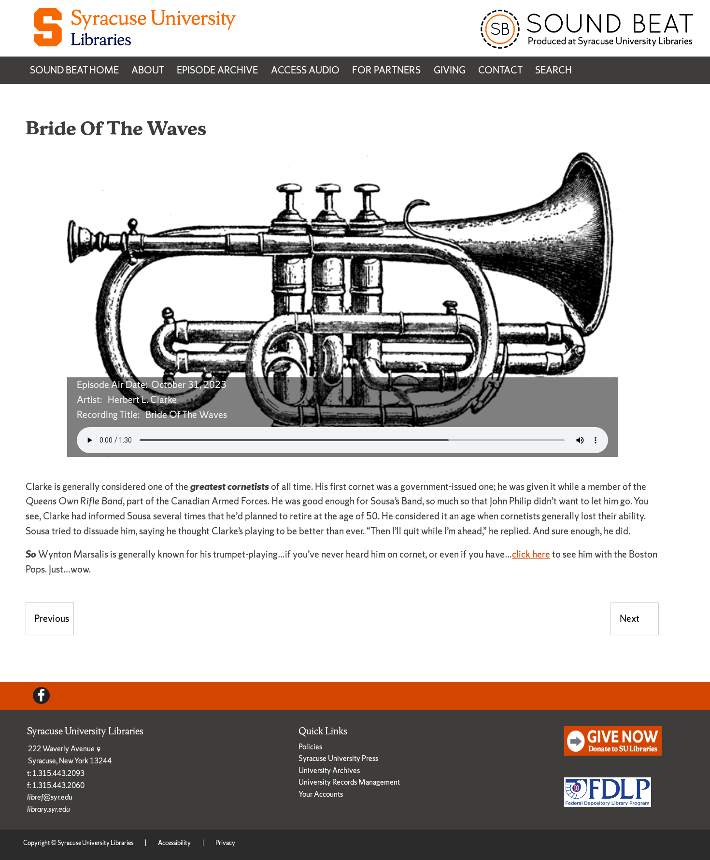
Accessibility (174, 843)
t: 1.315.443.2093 (56, 773)
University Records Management (349, 782)
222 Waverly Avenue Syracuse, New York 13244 (70, 754)
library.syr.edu (48, 809)
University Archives (329, 770)
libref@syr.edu (49, 797)
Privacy (225, 843)
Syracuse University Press (338, 758)
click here (531, 554)
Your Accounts (320, 794)
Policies (310, 747)
